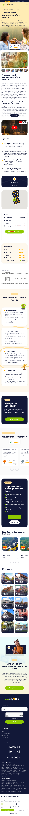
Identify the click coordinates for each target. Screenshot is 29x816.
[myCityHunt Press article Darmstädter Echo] (21, 278)
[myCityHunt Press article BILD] (7, 279)
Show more (14, 115)
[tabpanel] (14, 180)
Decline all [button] (21, 810)
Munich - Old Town (5, 774)
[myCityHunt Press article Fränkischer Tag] (21, 284)
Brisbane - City (4, 770)
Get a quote (14, 522)
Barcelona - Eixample (6, 773)
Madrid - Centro (15, 767)
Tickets (3, 731)
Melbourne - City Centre (18, 765)
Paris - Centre (13, 770)
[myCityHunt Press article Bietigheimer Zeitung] (21, 273)
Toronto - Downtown (18, 768)
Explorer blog (4, 735)
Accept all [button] (7, 810)
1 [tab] (12, 185)
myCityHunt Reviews (6, 737)
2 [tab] (14, 185)
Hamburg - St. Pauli (10, 771)
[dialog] (14, 805)
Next (17, 469)
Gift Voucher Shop (5, 733)
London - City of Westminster (8, 764)
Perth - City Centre (21, 770)
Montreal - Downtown (21, 771)
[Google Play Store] (15, 751)
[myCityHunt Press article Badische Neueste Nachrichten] (7, 273)
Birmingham (14, 774)
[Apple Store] (15, 747)
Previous (12, 469)
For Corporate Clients (14, 237)
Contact (3, 740)
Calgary (20, 774)
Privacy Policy (15, 718)
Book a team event (14, 517)
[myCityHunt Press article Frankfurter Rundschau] (7, 283)
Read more (20, 801)
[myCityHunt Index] (8, 4)
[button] (14, 813)
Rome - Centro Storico (6, 768)
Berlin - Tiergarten (5, 767)
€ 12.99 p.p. (15, 231)
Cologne (3, 776)
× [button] (27, 795)
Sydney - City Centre (6, 765)
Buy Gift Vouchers (15, 688)
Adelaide (18, 773)
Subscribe (14, 721)
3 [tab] (16, 185)
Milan (14, 773)
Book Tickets (15, 419)
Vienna (3, 771)
